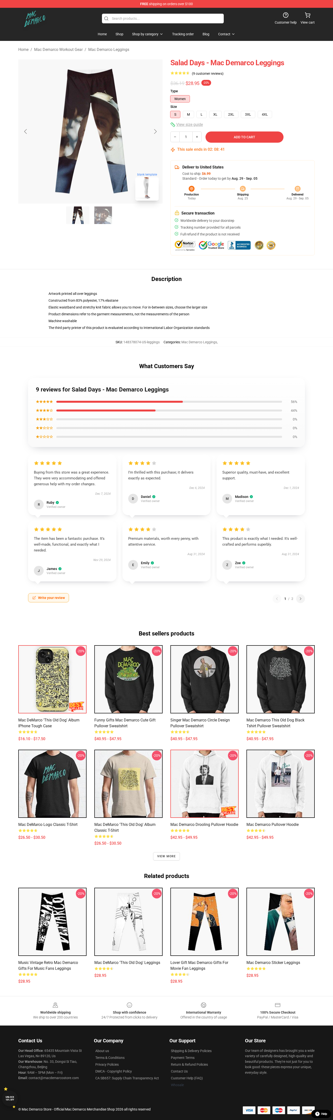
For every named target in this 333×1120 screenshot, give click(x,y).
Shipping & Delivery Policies (191, 1051)
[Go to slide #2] (103, 215)
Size (173, 107)
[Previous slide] (26, 131)
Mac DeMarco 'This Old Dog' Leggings (127, 962)
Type (174, 91)
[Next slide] (155, 131)
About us (102, 1051)
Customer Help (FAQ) (187, 1078)
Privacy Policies (107, 1064)
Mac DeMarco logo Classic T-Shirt (48, 824)
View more (166, 856)
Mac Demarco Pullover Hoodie (272, 824)
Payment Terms (183, 1058)
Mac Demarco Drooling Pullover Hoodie (204, 824)
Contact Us (179, 1071)
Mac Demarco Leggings (108, 49)
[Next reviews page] (300, 598)
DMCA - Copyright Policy (113, 1071)
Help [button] (324, 1114)
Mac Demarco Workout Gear (58, 49)
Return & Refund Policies (189, 1064)
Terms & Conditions (110, 1058)
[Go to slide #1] (77, 215)
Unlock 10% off (10, 1098)
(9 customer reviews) (208, 73)
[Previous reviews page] (277, 598)
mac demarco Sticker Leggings (273, 962)
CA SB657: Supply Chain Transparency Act (127, 1078)
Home (23, 49)
